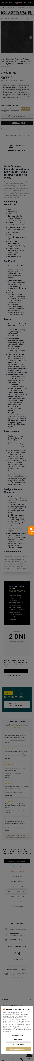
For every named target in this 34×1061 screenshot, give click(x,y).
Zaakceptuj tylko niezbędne (18, 1037)
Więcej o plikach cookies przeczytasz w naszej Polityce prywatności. (17, 1029)
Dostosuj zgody (18, 1044)
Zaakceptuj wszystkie (18, 1049)
